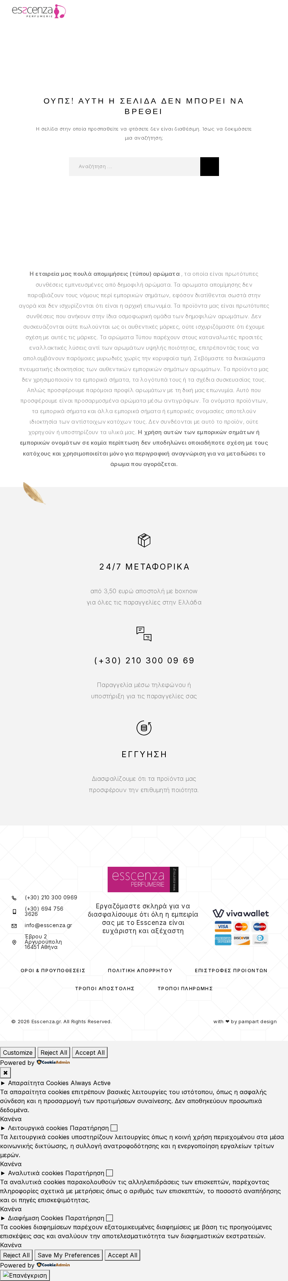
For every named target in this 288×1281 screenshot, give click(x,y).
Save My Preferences (69, 1255)
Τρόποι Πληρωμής (185, 988)
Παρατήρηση (89, 1128)
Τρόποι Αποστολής (105, 988)
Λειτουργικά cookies (38, 1128)
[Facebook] (138, 945)
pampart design (257, 1021)
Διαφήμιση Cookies (35, 1218)
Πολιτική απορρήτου (140, 970)
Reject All (53, 1052)
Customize (18, 1052)
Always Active (90, 1083)
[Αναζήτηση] (209, 166)
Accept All (90, 1052)
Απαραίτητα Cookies (38, 1083)
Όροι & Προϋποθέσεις (53, 970)
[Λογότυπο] (39, 11)
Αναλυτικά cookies (35, 1173)
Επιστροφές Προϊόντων (231, 970)
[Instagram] (148, 945)
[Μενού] (269, 11)
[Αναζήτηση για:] (134, 166)
